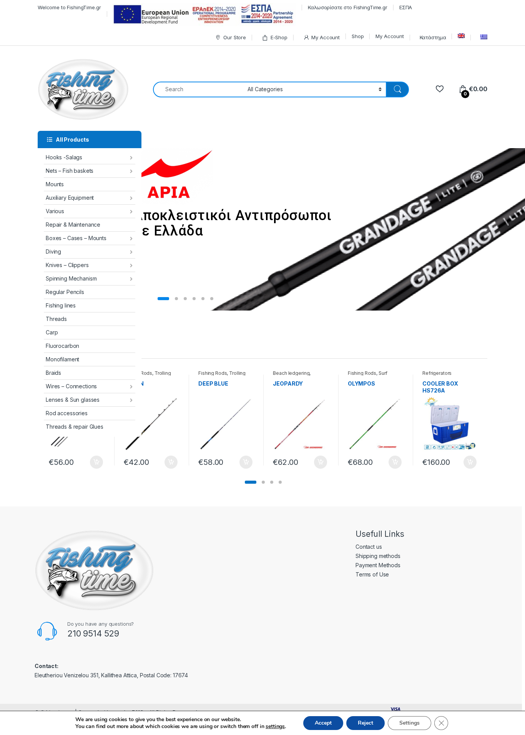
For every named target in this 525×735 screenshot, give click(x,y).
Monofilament (62, 359)
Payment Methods (378, 565)
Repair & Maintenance (73, 224)
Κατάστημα (432, 37)
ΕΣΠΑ (405, 7)
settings (275, 726)
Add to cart (96, 462)
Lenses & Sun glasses (73, 399)
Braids (53, 372)
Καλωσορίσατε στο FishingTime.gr (347, 7)
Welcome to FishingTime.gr (69, 7)
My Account (325, 37)
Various (55, 211)
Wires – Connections (71, 386)
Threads (56, 319)
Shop (358, 36)
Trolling (163, 373)
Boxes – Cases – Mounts (76, 238)
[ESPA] (204, 14)
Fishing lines (61, 305)
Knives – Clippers (67, 265)
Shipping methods (378, 556)
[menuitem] (461, 36)
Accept (323, 723)
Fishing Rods (212, 373)
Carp (52, 332)
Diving (53, 251)
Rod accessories (67, 413)
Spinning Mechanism (71, 278)
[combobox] (198, 89)
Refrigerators (437, 373)
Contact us (369, 546)
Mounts (55, 184)
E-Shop (279, 37)
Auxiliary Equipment (70, 197)
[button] (250, 482)
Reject (365, 723)
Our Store (234, 37)
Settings (409, 723)
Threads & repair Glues (74, 426)
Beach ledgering (291, 373)
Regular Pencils (65, 292)
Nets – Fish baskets (69, 170)
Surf (383, 373)
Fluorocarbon (62, 345)
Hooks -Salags (64, 157)
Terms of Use (372, 574)
